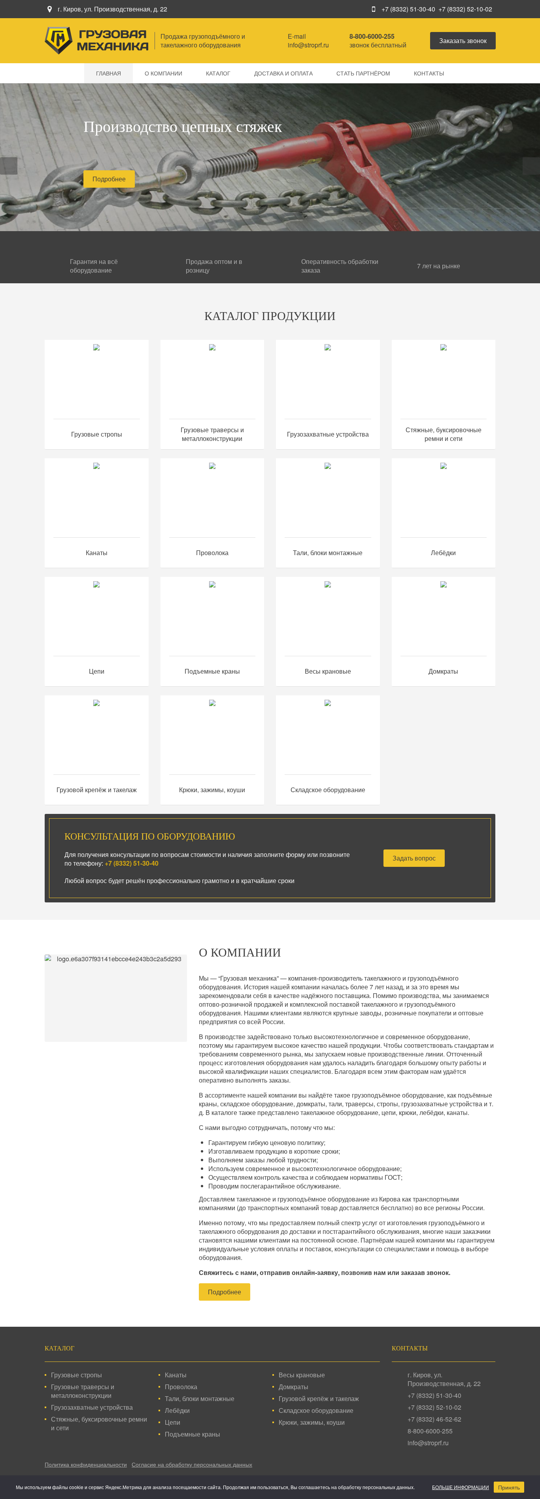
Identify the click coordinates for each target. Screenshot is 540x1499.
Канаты (97, 552)
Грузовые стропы (96, 434)
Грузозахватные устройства (328, 434)
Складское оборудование (328, 789)
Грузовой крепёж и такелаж (97, 789)
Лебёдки (443, 552)
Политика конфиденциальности (86, 1464)
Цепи (96, 671)
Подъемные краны (212, 671)
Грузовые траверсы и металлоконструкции (212, 434)
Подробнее (109, 178)
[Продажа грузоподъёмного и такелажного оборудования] (97, 41)
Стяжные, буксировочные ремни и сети (443, 434)
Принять (509, 1487)
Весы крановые (328, 671)
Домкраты (443, 671)
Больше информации (460, 1487)
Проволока (212, 552)
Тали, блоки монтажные (328, 552)
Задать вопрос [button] (414, 857)
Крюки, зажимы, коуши (212, 789)
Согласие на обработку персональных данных (192, 1464)
